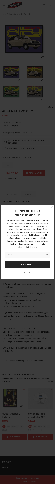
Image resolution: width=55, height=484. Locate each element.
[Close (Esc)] (52, 207)
